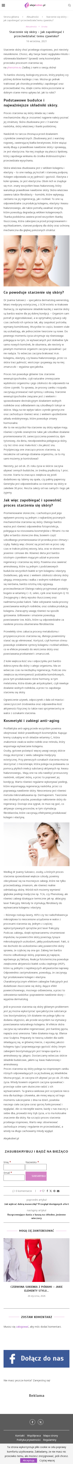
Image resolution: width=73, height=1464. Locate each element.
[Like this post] (43, 1191)
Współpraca (34, 1435)
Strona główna (11, 16)
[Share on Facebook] (47, 1191)
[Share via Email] (58, 1191)
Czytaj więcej (47, 1460)
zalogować (22, 1326)
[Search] (69, 5)
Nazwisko (32, 1162)
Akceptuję (28, 1460)
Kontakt (20, 1435)
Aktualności (33, 16)
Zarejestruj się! (41, 1380)
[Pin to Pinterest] (54, 1191)
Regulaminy (49, 1439)
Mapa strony (50, 1435)
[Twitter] (40, 1422)
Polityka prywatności (29, 1439)
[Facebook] (32, 1422)
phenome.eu (14, 67)
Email (8, 1172)
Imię (7, 1162)
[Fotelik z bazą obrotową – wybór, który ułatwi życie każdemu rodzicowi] (37, 1260)
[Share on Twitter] (50, 1191)
